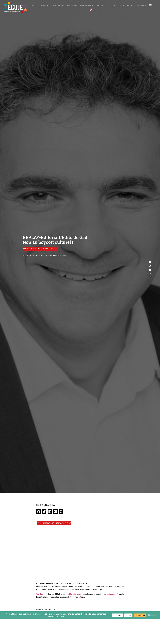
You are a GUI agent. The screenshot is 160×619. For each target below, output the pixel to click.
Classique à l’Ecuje (86, 5)
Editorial (46, 249)
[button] (38, 511)
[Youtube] (150, 270)
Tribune (53, 249)
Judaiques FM (112, 594)
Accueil (33, 5)
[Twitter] (150, 266)
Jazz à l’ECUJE (71, 5)
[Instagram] (150, 274)
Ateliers (121, 5)
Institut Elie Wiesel (74, 594)
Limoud (129, 5)
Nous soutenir (141, 5)
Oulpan (112, 5)
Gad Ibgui (40, 594)
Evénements (44, 5)
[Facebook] (150, 262)
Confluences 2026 (58, 5)
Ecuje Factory (101, 5)
